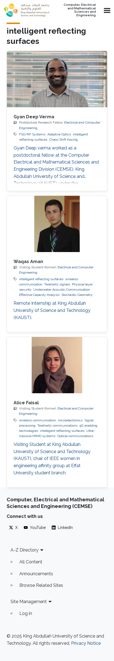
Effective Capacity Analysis (39, 295)
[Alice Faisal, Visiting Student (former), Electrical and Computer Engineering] (57, 365)
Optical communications (75, 436)
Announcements (36, 573)
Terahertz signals (57, 284)
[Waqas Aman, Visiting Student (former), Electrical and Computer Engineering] (57, 224)
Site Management (29, 601)
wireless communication (37, 420)
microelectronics (70, 420)
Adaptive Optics (59, 134)
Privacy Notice (86, 643)
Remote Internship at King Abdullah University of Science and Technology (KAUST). (52, 310)
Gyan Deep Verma (34, 116)
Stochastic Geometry (77, 295)
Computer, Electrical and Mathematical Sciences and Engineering (80, 10)
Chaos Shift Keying (63, 139)
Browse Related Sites (41, 585)
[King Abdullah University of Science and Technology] (26, 10)
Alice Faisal (26, 402)
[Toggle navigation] (106, 10)
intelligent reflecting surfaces (41, 279)
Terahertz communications (57, 425)
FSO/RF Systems (32, 134)
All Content (30, 561)
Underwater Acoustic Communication (61, 289)
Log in (25, 613)
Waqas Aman (28, 261)
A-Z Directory (24, 550)
